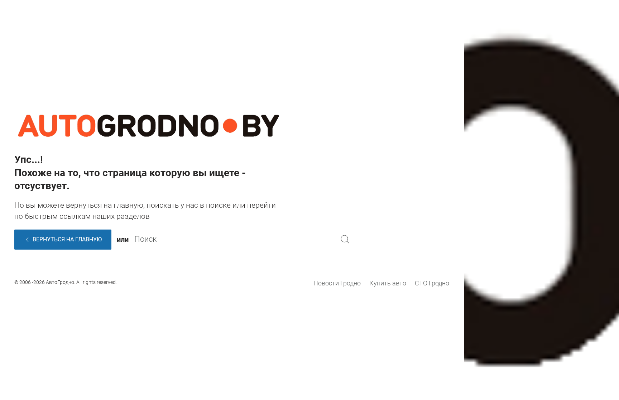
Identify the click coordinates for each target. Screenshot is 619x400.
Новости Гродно (337, 283)
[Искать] (345, 239)
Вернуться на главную (67, 239)
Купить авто (387, 283)
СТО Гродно (432, 283)
